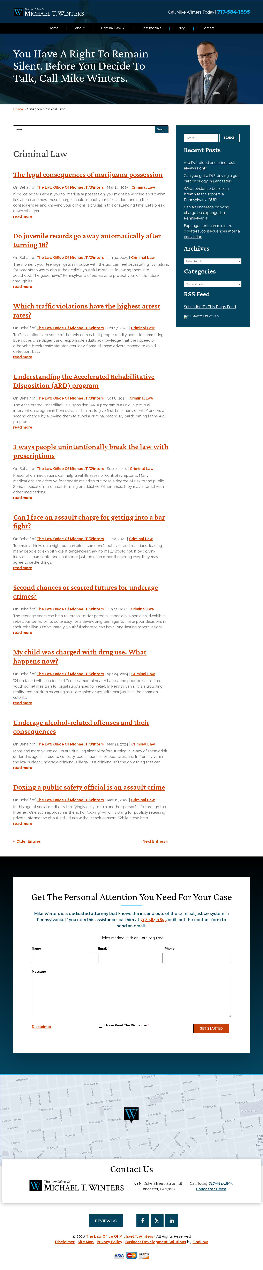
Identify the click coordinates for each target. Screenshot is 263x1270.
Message (39, 971)
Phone (170, 948)
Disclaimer (41, 1027)
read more (22, 216)
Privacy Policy (109, 1242)
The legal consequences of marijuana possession (88, 174)
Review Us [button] (106, 1221)
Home (53, 28)
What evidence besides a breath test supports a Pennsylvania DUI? (206, 194)
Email (103, 948)
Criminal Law (111, 28)
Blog (181, 28)
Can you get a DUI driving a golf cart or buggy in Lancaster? (212, 178)
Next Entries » (155, 841)
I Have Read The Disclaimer (126, 1025)
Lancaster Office (211, 1189)
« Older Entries (27, 841)
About (80, 28)
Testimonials (151, 28)
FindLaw (200, 1242)
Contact (208, 28)
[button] (259, 1240)
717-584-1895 (233, 12)
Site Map (86, 1242)
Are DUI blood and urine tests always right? (210, 165)
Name (36, 948)
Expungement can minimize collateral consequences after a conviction (212, 231)
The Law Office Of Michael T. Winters (70, 187)
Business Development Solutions (155, 1242)
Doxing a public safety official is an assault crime (89, 787)
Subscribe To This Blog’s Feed (210, 307)
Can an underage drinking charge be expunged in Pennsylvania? (206, 212)
